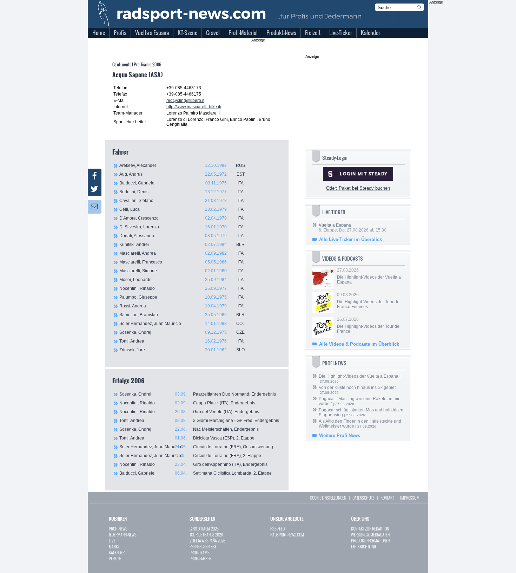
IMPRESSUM (409, 498)
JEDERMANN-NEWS (123, 535)
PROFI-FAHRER (200, 558)
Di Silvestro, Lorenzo (181, 226)
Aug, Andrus (182, 174)
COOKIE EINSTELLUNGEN (328, 498)
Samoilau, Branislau (182, 314)
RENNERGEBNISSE (203, 546)
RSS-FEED (277, 529)
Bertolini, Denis (181, 191)
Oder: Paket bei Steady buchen (358, 188)
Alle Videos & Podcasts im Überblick (359, 344)
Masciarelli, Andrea (181, 253)
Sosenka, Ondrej (182, 332)
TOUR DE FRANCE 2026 (206, 535)
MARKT (114, 546)
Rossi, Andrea (181, 306)
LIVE (112, 540)
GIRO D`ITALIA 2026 (204, 529)
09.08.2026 (368, 300)
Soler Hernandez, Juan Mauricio (182, 323)
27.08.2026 (369, 276)
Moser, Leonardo (181, 279)
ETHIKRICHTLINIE (364, 546)
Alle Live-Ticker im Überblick (350, 239)
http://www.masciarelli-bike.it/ (193, 106)
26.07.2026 (368, 325)
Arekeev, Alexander (182, 165)
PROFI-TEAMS (200, 552)
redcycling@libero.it (185, 100)
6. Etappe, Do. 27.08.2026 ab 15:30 (352, 228)
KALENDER (117, 552)
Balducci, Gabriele (181, 183)
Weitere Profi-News (339, 435)
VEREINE (115, 558)
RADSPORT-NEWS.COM (287, 535)
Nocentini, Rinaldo (181, 288)
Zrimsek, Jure (182, 349)
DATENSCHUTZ (363, 498)
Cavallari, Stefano (181, 200)
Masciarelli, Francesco (181, 262)
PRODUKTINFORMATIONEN (370, 540)
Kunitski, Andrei (182, 244)
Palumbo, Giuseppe (181, 297)
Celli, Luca (181, 209)
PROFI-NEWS (118, 529)
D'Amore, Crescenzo (181, 218)
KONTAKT (387, 498)
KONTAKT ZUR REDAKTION (370, 529)
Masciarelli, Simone (181, 270)
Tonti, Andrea (181, 341)
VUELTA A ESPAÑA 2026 (207, 540)
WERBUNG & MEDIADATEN (370, 535)
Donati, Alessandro (181, 235)
